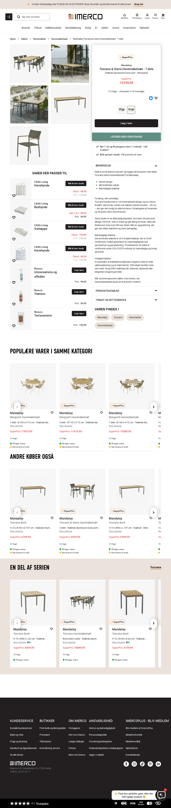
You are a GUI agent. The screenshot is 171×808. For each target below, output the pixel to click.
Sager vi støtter (96, 754)
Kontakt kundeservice (21, 728)
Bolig (88, 28)
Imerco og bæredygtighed (102, 728)
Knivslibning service (50, 748)
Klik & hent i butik (76, 183)
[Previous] (17, 407)
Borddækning (73, 28)
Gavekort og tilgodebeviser (23, 748)
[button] (126, 65)
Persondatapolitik (98, 734)
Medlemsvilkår (133, 741)
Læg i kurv (79, 270)
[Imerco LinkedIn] (158, 764)
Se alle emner (16, 754)
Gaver (115, 28)
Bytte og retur (17, 734)
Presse (72, 748)
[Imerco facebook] (126, 764)
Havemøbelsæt (59, 39)
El (96, 28)
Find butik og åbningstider (53, 728)
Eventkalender (133, 754)
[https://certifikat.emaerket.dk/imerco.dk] (158, 803)
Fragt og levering (18, 741)
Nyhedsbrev (132, 748)
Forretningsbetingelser (100, 741)
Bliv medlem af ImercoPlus (139, 728)
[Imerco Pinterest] (150, 764)
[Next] (153, 407)
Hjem (13, 39)
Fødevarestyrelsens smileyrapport (106, 748)
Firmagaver (74, 728)
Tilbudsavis (45, 741)
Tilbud (37, 28)
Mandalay (102, 317)
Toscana (118, 317)
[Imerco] (85, 16)
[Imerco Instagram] (134, 764)
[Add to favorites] (14, 195)
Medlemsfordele (134, 734)
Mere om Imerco (77, 754)
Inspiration (129, 28)
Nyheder (144, 28)
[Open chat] (8, 16)
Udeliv (104, 28)
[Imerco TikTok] (142, 764)
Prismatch (45, 734)
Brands (26, 28)
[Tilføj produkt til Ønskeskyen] (150, 98)
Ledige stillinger (76, 741)
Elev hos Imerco (77, 734)
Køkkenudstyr (53, 28)
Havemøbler (39, 39)
